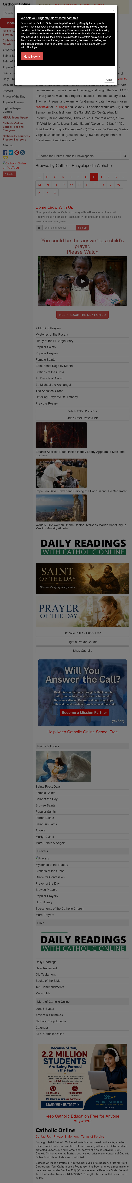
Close (109, 79)
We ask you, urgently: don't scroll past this (49, 17)
